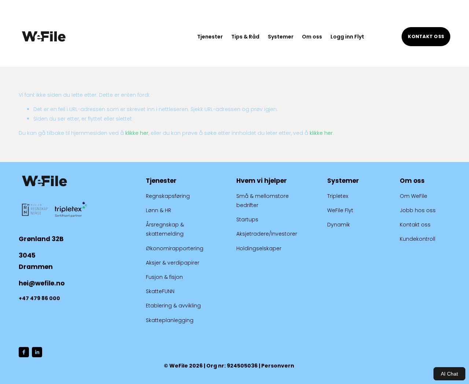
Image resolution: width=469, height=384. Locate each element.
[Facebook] (24, 352)
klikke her (136, 133)
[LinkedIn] (37, 352)
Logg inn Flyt (347, 36)
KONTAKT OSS (426, 36)
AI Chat (449, 374)
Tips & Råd (245, 36)
